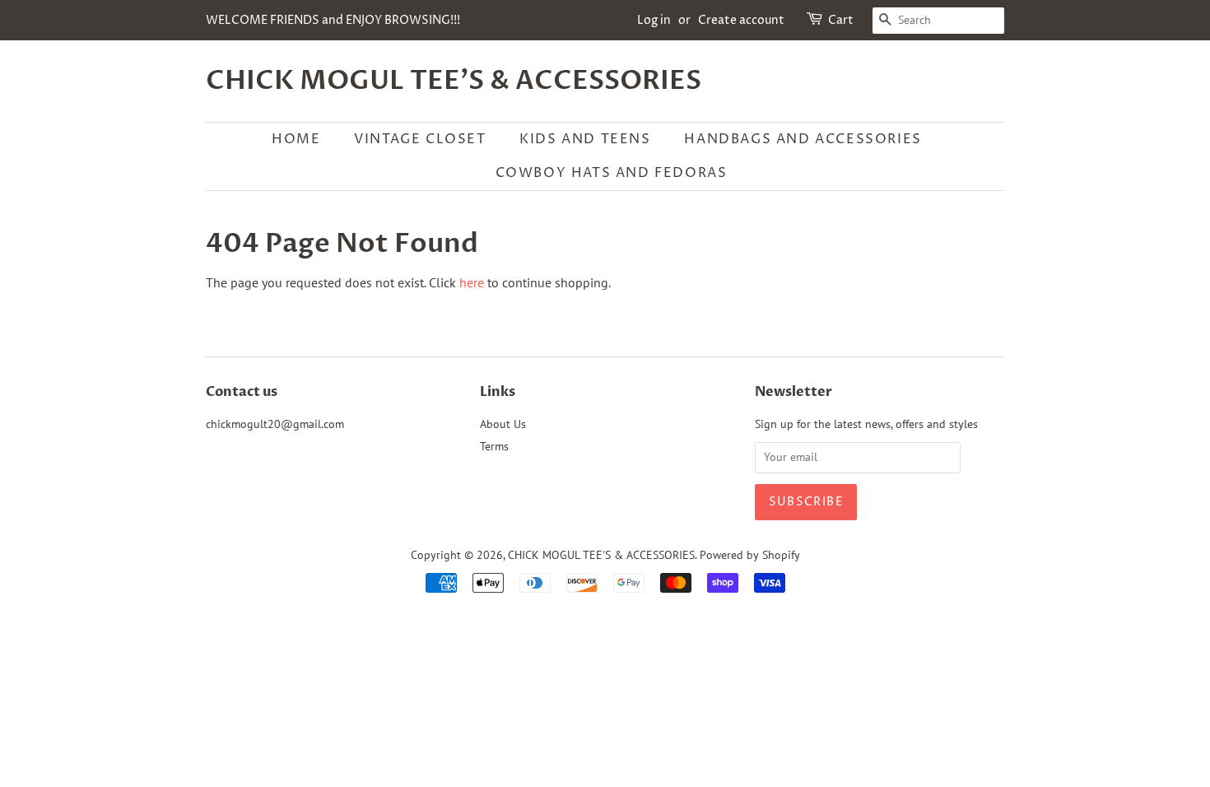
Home (296, 139)
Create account (741, 20)
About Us (503, 424)
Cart (841, 20)
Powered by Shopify (750, 554)
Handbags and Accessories (802, 139)
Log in (654, 20)
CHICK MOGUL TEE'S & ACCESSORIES (453, 80)
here (471, 282)
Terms (494, 446)
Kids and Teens (584, 139)
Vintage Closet (420, 139)
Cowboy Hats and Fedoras (612, 173)
